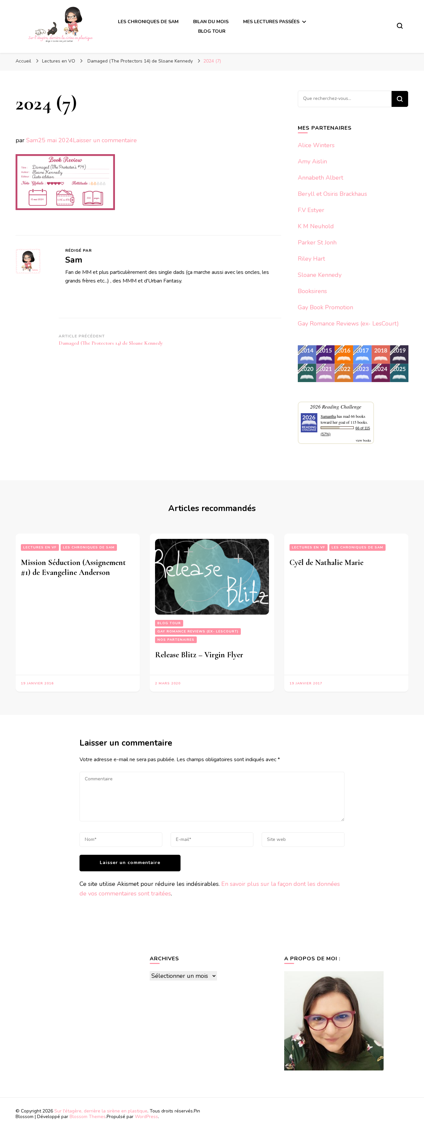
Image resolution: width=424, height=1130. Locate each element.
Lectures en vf (40, 547)
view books (363, 440)
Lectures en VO (58, 61)
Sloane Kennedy (320, 275)
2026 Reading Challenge (335, 406)
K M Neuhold (316, 226)
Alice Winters (316, 145)
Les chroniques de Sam (89, 547)
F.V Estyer (311, 210)
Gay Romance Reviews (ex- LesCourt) (348, 323)
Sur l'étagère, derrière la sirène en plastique (100, 1111)
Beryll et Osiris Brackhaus (332, 194)
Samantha (328, 416)
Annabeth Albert (320, 178)
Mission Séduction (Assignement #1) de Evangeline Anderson (73, 567)
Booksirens (312, 291)
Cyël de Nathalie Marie (326, 562)
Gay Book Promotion (325, 307)
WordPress (146, 1116)
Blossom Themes (88, 1116)
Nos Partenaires (175, 639)
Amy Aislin (312, 161)
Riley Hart (311, 259)
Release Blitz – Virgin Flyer (199, 655)
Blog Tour (169, 623)
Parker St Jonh (317, 242)
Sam (32, 140)
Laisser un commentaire (105, 140)
